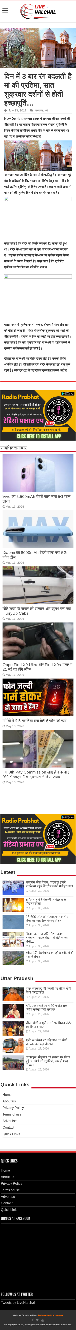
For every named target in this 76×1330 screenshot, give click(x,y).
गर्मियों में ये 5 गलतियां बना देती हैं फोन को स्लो (34, 721)
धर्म (46, 110)
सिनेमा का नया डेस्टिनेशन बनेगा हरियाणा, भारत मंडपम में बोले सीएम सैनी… (47, 937)
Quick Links (11, 1134)
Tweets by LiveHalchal (18, 1302)
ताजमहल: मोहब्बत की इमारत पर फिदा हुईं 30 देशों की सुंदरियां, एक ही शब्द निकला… (48, 1061)
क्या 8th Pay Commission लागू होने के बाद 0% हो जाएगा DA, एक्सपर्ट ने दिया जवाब (36, 774)
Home (7, 1094)
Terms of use (12, 1114)
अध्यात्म (39, 110)
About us (9, 1101)
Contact (8, 1127)
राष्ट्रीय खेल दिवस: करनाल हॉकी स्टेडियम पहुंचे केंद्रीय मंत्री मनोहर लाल (49, 884)
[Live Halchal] (38, 10)
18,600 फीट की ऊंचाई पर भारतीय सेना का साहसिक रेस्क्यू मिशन (47, 918)
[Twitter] (37, 1320)
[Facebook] (33, 1320)
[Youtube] (42, 1320)
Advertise (10, 1121)
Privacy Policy (13, 1108)
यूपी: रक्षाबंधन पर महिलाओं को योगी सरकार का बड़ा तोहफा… (46, 1042)
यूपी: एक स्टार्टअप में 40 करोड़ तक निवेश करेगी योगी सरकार (46, 1007)
